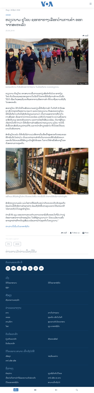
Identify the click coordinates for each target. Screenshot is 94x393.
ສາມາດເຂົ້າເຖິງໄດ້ (54, 382)
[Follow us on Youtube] (13, 268)
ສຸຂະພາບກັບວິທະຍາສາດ (56, 322)
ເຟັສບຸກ (8, 356)
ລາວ (7, 313)
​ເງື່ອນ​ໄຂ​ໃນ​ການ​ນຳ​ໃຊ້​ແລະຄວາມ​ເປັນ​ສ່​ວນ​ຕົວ (21, 378)
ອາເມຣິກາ (9, 322)
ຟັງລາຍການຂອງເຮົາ (12, 300)
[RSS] (30, 268)
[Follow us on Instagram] (19, 268)
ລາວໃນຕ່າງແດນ (53, 313)
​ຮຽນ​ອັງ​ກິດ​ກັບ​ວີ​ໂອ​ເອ (55, 373)
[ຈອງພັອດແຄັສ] (41, 268)
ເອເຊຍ (8, 15)
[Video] (35, 390)
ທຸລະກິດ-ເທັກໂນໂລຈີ (55, 317)
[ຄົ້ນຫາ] (77, 390)
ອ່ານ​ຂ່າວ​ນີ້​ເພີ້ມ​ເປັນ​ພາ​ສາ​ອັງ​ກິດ (17, 226)
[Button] (85, 35)
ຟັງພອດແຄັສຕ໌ (53, 339)
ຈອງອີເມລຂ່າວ (53, 356)
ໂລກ (7, 326)
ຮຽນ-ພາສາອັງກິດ (54, 326)
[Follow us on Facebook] (8, 268)
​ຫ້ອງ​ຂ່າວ (9, 373)
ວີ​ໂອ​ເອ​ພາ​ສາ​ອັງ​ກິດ (12, 382)
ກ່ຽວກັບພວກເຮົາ (11, 339)
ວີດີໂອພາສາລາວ (11, 283)
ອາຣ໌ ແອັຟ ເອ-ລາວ (54, 378)
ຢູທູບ (7, 287)
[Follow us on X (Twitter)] (24, 268)
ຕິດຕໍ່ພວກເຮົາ (10, 343)
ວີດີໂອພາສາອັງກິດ (54, 283)
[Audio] (56, 390)
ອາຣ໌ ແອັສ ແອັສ (11, 360)
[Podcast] (35, 268)
